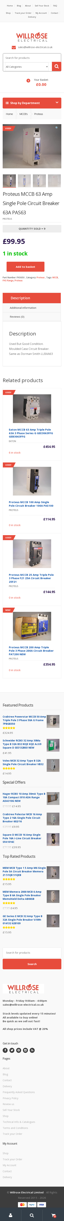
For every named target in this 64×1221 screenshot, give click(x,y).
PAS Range (8, 280)
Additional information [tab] (23, 307)
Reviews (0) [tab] (17, 316)
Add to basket (25, 266)
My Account (41, 13)
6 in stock (30, 422)
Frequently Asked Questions (19, 1092)
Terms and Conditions (15, 1128)
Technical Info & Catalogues (19, 1122)
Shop (8, 13)
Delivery (32, 16)
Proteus (41, 277)
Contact (54, 13)
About (28, 5)
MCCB (55, 277)
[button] (57, 128)
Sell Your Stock (42, 5)
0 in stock (30, 495)
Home (10, 5)
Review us (8, 1104)
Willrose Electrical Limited (27, 1192)
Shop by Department (25, 103)
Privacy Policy (10, 1098)
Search (32, 964)
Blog (19, 5)
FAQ (55, 5)
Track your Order (23, 13)
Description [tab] (20, 298)
